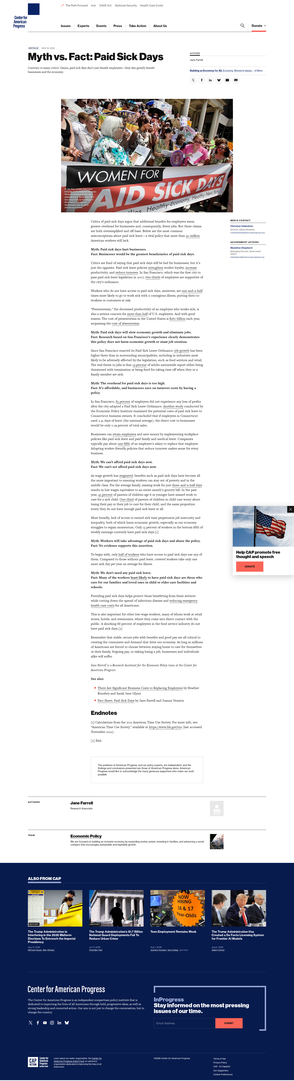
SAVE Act (105, 5)
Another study (173, 406)
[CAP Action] (39, 1062)
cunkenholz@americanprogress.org (247, 232)
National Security (126, 5)
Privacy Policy (220, 1062)
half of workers (128, 554)
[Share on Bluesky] (218, 80)
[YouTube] (45, 1022)
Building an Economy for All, (206, 70)
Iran (93, 5)
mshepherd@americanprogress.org (247, 257)
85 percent (123, 401)
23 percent (139, 365)
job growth (181, 350)
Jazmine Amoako (158, 950)
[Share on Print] (235, 80)
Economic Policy (86, 836)
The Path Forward (77, 5)
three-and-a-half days (187, 485)
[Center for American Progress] (34, 16)
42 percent (105, 494)
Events (101, 26)
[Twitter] (30, 1022)
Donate (257, 26)
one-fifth (124, 443)
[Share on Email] (227, 80)
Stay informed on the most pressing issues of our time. (201, 1005)
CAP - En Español (221, 1066)
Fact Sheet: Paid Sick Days (116, 700)
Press (117, 26)
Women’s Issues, (243, 70)
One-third (127, 499)
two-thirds (152, 277)
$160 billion (177, 318)
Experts (83, 26)
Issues (66, 26)
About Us (160, 26)
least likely (139, 577)
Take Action (137, 26)
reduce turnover (127, 272)
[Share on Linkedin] (210, 80)
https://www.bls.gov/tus (165, 727)
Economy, (228, 70)
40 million (193, 235)
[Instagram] (52, 1022)
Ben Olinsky (48, 950)
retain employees (124, 434)
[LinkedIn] (59, 1022)
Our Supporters (220, 1070)
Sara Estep (173, 950)
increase (191, 267)
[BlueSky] (67, 1022)
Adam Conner (218, 950)
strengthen (155, 267)
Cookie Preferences (223, 1074)
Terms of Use (219, 1058)
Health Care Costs (151, 5)
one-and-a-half (192, 290)
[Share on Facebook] (201, 80)
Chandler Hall (95, 950)
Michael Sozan (35, 950)
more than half (137, 314)
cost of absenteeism (125, 323)
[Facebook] (37, 1022)
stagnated (126, 475)
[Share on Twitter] (193, 80)
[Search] (243, 27)
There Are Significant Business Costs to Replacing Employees (140, 688)
